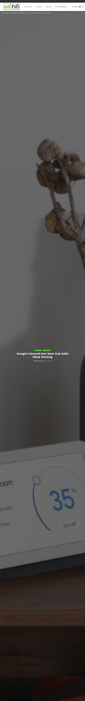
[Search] (82, 7)
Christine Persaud (39, 361)
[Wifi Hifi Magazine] (11, 7)
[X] (73, 7)
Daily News (38, 350)
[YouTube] (77, 7)
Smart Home (46, 350)
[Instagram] (75, 7)
